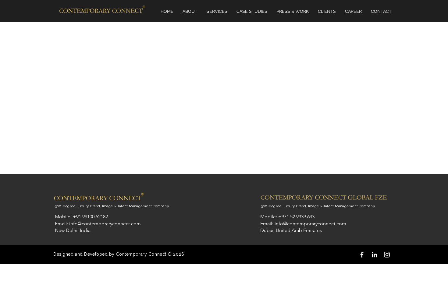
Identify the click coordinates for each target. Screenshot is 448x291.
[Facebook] (362, 254)
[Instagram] (387, 254)
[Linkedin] (374, 254)
